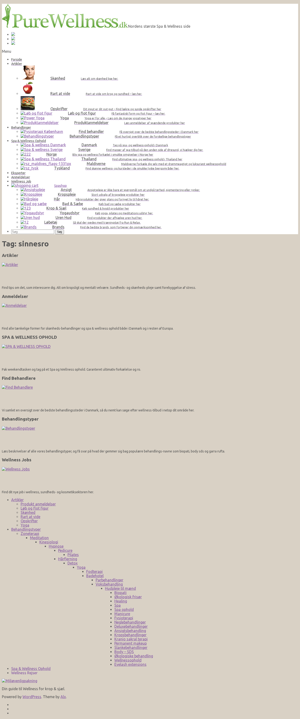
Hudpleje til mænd (120, 588)
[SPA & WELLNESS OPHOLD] (150, 354)
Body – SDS (124, 652)
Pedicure (65, 550)
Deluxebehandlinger (131, 626)
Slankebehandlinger (130, 647)
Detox (73, 563)
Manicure (122, 614)
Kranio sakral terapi (131, 639)
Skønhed (28, 512)
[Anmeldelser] (150, 313)
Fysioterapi (123, 618)
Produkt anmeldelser (38, 504)
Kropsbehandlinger (130, 635)
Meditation (39, 538)
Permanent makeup (130, 643)
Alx (63, 697)
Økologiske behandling (133, 656)
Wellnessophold (128, 660)
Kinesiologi (48, 542)
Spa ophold (124, 609)
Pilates (73, 555)
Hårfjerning (67, 559)
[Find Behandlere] (150, 395)
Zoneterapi (30, 533)
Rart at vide (30, 517)
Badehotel (95, 576)
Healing (120, 601)
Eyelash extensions (130, 664)
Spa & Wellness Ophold (31, 668)
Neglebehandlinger (130, 622)
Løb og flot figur (35, 508)
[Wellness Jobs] (150, 477)
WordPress (31, 697)
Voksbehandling (109, 584)
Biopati (120, 593)
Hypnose (56, 546)
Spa (117, 605)
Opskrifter (29, 521)
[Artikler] (150, 272)
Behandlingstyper (26, 529)
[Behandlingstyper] (150, 436)
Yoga (25, 525)
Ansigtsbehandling (130, 631)
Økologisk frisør (128, 597)
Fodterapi (94, 571)
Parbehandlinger (109, 580)
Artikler (17, 500)
